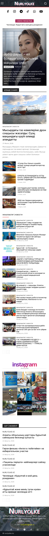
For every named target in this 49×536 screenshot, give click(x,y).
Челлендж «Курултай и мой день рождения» (24, 25)
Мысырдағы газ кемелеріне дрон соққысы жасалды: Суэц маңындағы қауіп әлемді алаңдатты (24, 135)
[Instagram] (14, 11)
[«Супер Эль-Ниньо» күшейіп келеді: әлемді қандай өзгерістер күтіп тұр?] (9, 166)
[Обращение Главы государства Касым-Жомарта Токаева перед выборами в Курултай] (9, 224)
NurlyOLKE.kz (9, 67)
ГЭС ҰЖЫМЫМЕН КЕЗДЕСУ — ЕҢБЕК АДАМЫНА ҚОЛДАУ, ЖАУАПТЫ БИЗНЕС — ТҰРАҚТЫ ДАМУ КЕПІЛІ (29, 342)
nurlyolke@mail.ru (27, 525)
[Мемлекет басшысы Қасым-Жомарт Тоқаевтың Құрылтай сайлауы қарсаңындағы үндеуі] (9, 236)
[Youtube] (41, 11)
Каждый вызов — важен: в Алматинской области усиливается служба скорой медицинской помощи (30, 274)
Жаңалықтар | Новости (11, 126)
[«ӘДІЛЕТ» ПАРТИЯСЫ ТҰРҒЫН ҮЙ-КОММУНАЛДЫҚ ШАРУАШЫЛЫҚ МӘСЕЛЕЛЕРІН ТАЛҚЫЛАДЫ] (9, 261)
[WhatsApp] (34, 11)
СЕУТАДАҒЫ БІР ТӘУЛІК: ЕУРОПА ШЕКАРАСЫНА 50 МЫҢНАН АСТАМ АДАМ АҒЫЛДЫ (32, 190)
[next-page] (8, 352)
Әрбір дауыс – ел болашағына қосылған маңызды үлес (21, 58)
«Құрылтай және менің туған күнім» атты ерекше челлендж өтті (22, 490)
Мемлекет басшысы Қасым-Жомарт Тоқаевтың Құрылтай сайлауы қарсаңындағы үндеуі (31, 237)
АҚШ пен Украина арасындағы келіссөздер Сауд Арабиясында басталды (30, 202)
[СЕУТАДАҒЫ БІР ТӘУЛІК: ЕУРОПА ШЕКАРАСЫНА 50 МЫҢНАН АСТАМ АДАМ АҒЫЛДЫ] (9, 191)
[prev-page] (4, 352)
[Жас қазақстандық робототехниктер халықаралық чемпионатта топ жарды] (9, 299)
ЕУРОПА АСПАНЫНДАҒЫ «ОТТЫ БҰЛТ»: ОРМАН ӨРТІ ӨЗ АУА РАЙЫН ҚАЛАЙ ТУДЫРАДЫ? (32, 178)
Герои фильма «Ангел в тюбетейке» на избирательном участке (23, 449)
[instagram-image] (10, 379)
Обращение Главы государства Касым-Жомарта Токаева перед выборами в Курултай (29, 224)
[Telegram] (21, 11)
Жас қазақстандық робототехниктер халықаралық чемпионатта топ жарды (31, 299)
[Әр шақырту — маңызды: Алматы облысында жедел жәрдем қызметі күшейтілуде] (9, 287)
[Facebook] (8, 11)
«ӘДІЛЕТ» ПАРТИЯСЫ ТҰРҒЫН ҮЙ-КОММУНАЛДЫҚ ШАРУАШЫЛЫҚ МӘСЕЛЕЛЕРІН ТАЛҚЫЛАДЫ (30, 261)
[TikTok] (27, 11)
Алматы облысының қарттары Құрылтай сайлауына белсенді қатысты (24, 436)
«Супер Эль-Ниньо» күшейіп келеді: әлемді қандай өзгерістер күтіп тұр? (31, 165)
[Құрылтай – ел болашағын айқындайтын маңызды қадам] (9, 248)
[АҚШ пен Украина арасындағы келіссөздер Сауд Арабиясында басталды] (9, 203)
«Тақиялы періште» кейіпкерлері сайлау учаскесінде (24, 463)
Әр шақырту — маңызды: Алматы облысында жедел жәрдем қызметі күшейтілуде (30, 287)
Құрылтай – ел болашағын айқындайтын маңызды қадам (28, 249)
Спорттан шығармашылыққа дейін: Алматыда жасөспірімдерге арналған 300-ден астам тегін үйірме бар (31, 328)
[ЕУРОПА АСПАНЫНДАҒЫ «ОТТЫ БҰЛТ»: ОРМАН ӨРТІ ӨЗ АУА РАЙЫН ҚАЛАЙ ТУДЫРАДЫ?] (9, 179)
